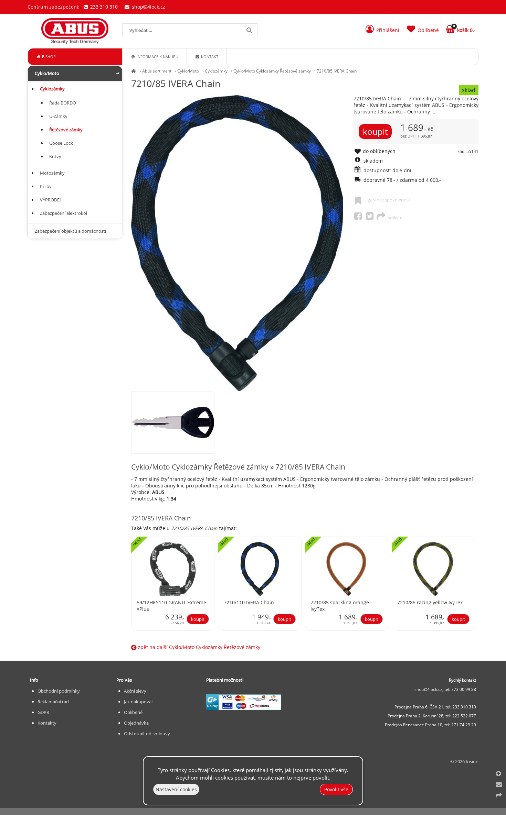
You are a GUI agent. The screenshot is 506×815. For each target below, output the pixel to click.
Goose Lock (61, 143)
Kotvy (55, 156)
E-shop (48, 56)
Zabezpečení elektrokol (63, 213)
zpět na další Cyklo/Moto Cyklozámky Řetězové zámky (198, 647)
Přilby (46, 186)
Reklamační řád (53, 701)
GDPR (43, 712)
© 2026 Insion (464, 761)
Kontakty (47, 723)
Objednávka (136, 723)
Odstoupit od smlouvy (147, 733)
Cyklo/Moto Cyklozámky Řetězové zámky (272, 71)
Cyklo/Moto (188, 71)
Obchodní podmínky (59, 691)
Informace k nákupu (157, 56)
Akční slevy (135, 691)
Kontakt (209, 56)
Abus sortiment (156, 71)
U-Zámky (58, 116)
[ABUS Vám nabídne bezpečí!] (133, 71)
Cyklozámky (216, 71)
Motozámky (52, 173)
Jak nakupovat (138, 701)
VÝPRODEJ (50, 200)
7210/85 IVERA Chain (337, 71)
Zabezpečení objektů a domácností (70, 231)
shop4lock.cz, (429, 689)
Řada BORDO (62, 103)
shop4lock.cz (147, 6)
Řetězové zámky (66, 129)
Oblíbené (133, 712)
